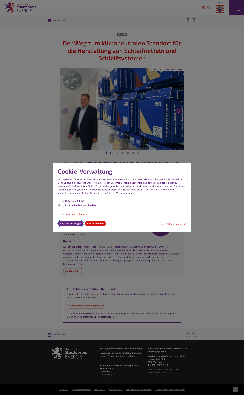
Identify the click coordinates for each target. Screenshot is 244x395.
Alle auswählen (95, 223)
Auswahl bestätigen (70, 223)
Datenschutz (167, 224)
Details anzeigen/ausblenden (73, 214)
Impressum (180, 224)
